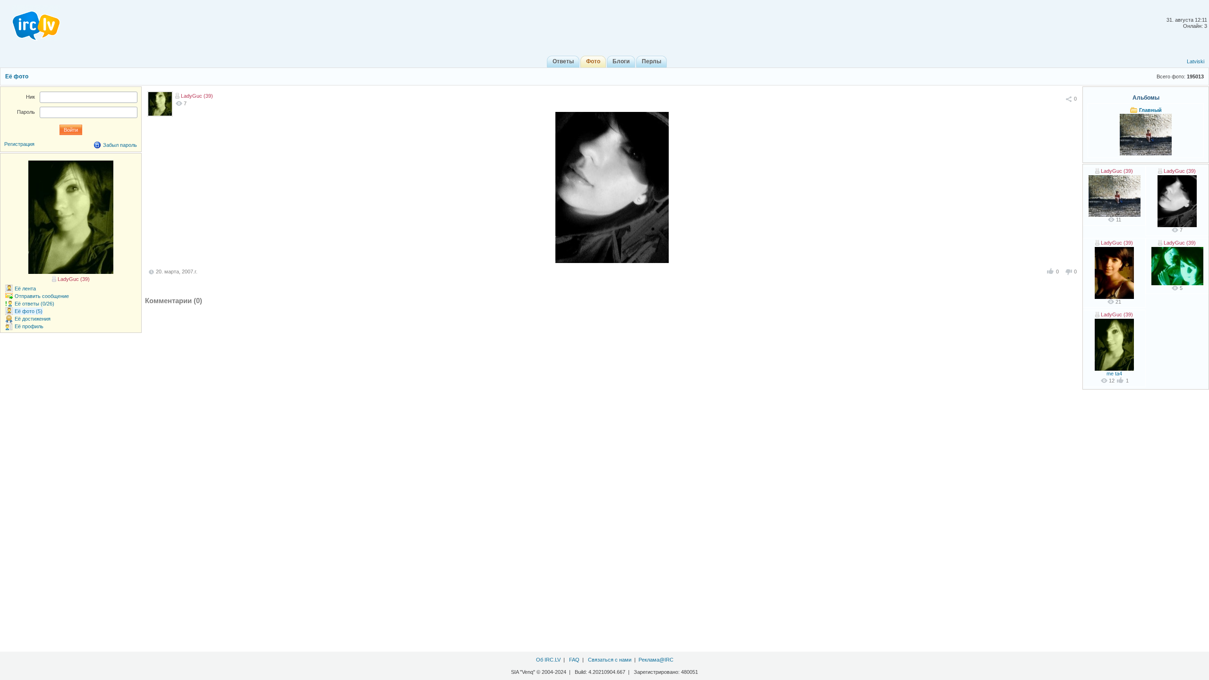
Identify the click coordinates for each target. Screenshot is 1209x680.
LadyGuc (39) (197, 96)
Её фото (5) (29, 311)
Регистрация (19, 144)
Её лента (25, 288)
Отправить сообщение (42, 296)
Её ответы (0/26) (34, 303)
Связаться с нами (609, 660)
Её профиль (29, 326)
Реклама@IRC (656, 660)
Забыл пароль (120, 145)
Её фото (16, 76)
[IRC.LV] (30, 23)
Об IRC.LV (548, 660)
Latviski (1195, 61)
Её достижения (33, 319)
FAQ (574, 660)
